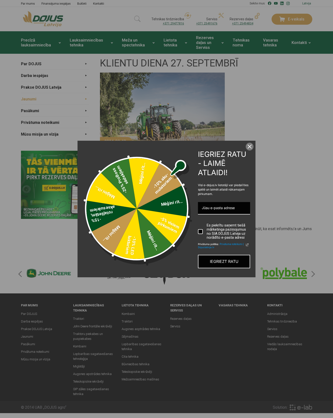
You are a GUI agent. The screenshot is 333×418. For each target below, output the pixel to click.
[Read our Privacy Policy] (247, 245)
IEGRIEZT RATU (224, 261)
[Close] (249, 146)
